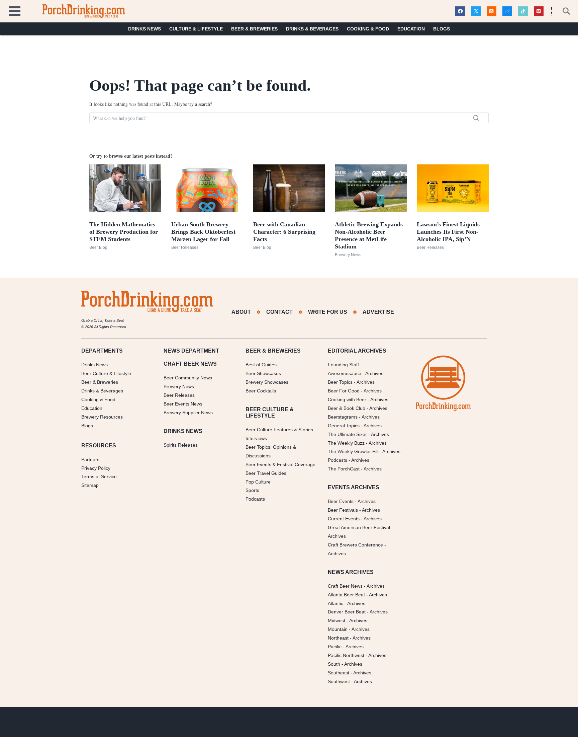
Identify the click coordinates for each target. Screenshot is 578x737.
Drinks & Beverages (312, 28)
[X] (476, 11)
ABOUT (241, 312)
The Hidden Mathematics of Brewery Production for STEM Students (123, 231)
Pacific (335, 646)
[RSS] (491, 11)
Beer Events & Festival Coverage (280, 464)
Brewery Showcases (267, 382)
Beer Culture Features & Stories (279, 429)
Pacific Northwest (346, 655)
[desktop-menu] (14, 10)
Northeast (338, 638)
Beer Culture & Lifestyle (106, 373)
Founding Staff (343, 364)
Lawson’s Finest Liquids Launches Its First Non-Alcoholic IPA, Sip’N (448, 231)
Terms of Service (99, 476)
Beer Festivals (343, 510)
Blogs (441, 28)
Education (411, 28)
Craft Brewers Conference (355, 544)
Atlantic (335, 603)
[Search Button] (562, 11)
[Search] (476, 118)
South (334, 664)
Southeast (338, 672)
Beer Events (341, 501)
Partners (90, 459)
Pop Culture (258, 482)
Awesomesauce (344, 373)
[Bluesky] (507, 11)
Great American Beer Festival (359, 527)
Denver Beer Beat (347, 611)
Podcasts (255, 499)
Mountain (338, 629)
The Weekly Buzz (346, 443)
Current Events (344, 518)
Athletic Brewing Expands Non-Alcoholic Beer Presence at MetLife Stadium (369, 235)
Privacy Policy (95, 468)
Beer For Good (344, 390)
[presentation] (125, 188)
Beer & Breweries (254, 28)
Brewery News (348, 254)
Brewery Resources (102, 417)
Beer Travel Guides (266, 473)
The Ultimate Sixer (347, 434)
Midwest (336, 620)
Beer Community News (188, 377)
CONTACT (279, 312)
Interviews (256, 438)
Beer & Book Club (346, 408)
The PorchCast (344, 468)
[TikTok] (523, 11)
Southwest (339, 681)
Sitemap (90, 485)
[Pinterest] (539, 11)
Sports (252, 490)
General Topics (344, 425)
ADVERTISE (378, 312)
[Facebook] (460, 11)
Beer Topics (340, 382)
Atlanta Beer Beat (346, 594)
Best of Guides (261, 364)
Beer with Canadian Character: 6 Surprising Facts (284, 231)
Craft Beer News (345, 586)
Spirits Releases (181, 445)
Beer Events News (183, 404)
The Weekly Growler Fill (353, 451)
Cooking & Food (368, 28)
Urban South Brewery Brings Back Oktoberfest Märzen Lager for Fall (203, 231)
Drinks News (144, 28)
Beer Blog (98, 247)
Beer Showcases (263, 373)
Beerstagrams (343, 417)
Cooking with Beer (347, 399)
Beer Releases (184, 247)
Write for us (327, 312)
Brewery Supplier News (188, 412)
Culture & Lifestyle (196, 28)
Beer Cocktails (261, 390)
